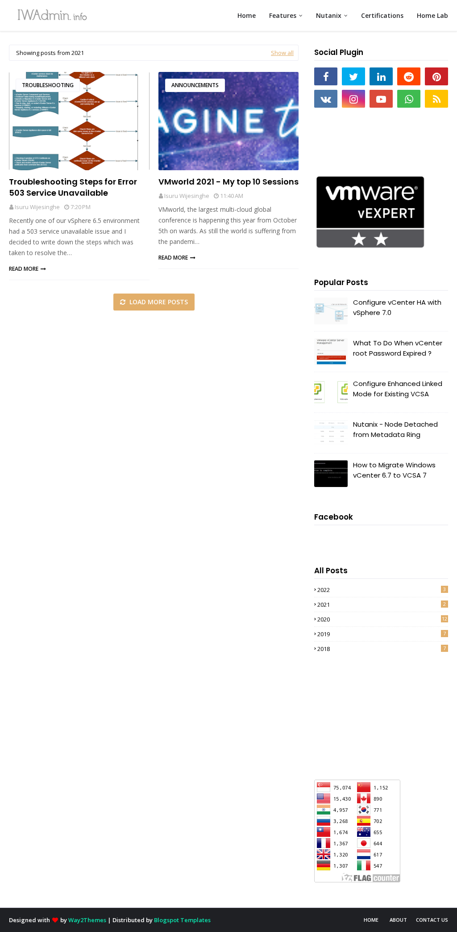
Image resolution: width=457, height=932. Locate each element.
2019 (381, 634)
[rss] (436, 99)
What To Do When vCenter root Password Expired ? (397, 348)
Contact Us (432, 919)
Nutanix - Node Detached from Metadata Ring (395, 429)
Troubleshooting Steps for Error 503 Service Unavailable (73, 187)
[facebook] (325, 76)
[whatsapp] (408, 99)
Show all (282, 53)
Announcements (195, 85)
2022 (381, 590)
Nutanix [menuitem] (328, 15)
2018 (381, 649)
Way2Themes (87, 920)
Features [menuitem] (282, 15)
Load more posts (158, 302)
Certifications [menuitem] (382, 15)
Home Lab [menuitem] (432, 15)
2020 (382, 619)
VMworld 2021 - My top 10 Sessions (228, 181)
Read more (23, 269)
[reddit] (408, 76)
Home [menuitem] (246, 15)
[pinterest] (436, 76)
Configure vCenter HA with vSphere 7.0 (397, 307)
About (398, 919)
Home (371, 919)
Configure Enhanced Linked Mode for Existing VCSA (397, 389)
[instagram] (353, 99)
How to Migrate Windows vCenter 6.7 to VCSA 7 (394, 470)
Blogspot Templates (182, 920)
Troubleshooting (48, 85)
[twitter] (353, 76)
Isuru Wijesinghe (37, 207)
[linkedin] (381, 76)
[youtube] (381, 99)
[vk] (325, 99)
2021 (381, 604)
